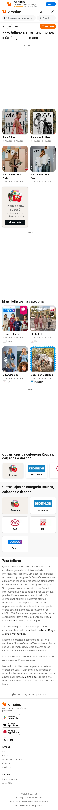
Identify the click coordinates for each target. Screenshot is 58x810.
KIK (4, 620)
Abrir (50, 4)
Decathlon (18, 620)
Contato (6, 755)
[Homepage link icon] (13, 694)
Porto (34, 630)
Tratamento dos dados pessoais (29, 805)
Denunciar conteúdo (12, 759)
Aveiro (5, 633)
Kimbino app (29, 676)
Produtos (6, 767)
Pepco (47, 617)
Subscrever (49, 26)
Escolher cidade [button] (49, 18)
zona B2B (7, 783)
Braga (51, 630)
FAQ (4, 751)
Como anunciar (9, 778)
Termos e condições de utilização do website (29, 802)
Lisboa (26, 630)
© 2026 (29, 794)
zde (20, 606)
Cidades (6, 763)
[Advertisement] (29, 76)
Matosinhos (18, 633)
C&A (9, 620)
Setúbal (43, 630)
